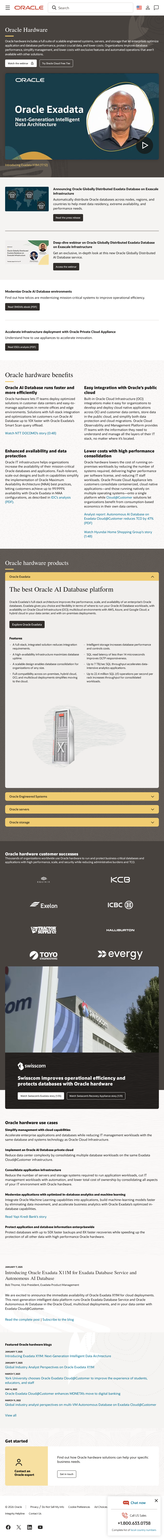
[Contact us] (156, 7)
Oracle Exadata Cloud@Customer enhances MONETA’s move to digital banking (62, 1393)
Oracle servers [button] (19, 809)
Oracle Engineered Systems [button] (28, 796)
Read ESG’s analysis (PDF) (22, 347)
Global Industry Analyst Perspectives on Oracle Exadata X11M (49, 1367)
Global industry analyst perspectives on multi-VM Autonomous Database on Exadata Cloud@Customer (80, 1404)
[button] (7, 7)
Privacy (34, 1506)
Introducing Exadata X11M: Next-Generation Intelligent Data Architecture (58, 1356)
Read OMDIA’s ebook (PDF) (22, 306)
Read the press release (68, 217)
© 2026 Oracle (13, 1506)
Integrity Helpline (15, 1513)
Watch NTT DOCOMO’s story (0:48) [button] (30, 433)
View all (10, 1415)
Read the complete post (22, 1319)
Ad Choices (100, 1506)
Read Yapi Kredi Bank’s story (26, 1216)
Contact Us (35, 1513)
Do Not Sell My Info (53, 1506)
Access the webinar (66, 266)
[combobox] (90, 8)
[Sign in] (147, 7)
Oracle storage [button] (19, 822)
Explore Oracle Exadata (27, 624)
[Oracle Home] (29, 7)
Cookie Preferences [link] (79, 1506)
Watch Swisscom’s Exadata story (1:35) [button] (40, 1095)
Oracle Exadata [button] (19, 576)
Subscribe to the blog (58, 1319)
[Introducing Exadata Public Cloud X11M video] (82, 116)
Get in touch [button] (66, 1474)
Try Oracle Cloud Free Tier (56, 63)
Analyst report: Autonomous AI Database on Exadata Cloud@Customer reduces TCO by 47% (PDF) (119, 518)
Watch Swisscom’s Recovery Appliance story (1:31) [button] (96, 1095)
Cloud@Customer (119, 497)
